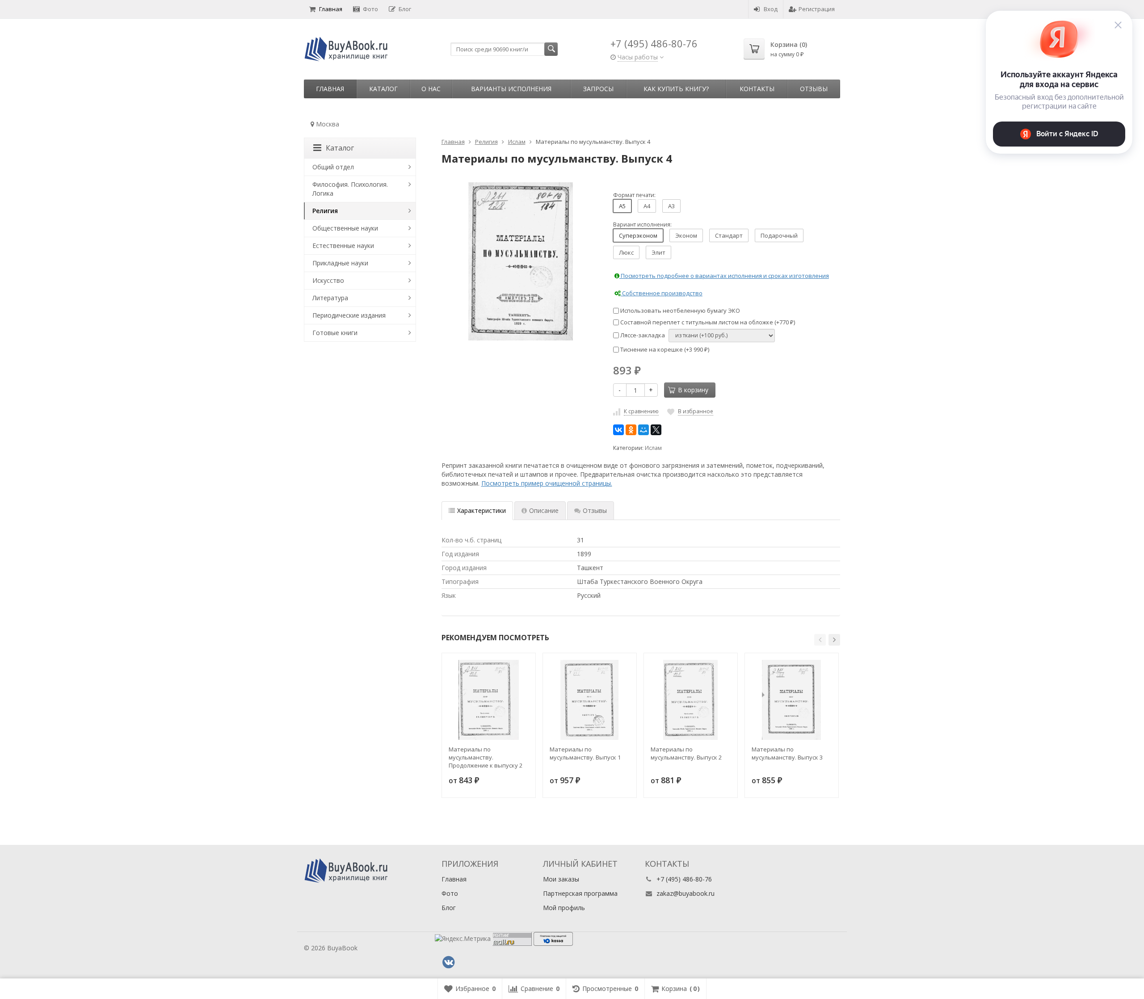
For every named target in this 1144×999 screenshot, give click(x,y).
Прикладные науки (340, 263)
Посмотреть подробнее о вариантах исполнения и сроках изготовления (724, 276)
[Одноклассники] (631, 429)
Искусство (328, 280)
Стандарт (729, 235)
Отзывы (814, 88)
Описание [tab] (544, 510)
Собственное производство (661, 293)
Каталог (383, 88)
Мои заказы (561, 879)
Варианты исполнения (511, 88)
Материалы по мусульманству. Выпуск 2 (686, 753)
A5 (622, 206)
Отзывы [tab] (595, 510)
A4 (647, 206)
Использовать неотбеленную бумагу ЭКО (679, 310)
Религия (325, 210)
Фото (370, 9)
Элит (658, 252)
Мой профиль (564, 907)
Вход (771, 9)
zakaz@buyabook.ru (685, 893)
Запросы (598, 88)
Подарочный (779, 235)
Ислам (653, 448)
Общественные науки (345, 228)
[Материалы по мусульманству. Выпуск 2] (691, 700)
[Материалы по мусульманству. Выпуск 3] (792, 700)
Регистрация (817, 9)
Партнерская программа (580, 893)
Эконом (686, 235)
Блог (405, 9)
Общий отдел (333, 167)
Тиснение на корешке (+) (664, 349)
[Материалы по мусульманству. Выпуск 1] (590, 700)
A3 (671, 206)
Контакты (757, 88)
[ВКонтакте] (618, 429)
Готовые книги (335, 332)
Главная (330, 9)
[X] (656, 429)
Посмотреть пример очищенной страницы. (546, 483)
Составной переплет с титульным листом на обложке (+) (707, 322)
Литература (330, 298)
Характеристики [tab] (481, 510)
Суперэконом (638, 235)
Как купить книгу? (676, 88)
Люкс (626, 252)
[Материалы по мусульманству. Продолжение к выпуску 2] (489, 700)
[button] (820, 640)
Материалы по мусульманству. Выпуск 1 (585, 753)
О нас (431, 88)
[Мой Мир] (643, 429)
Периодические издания (349, 315)
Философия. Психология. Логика (350, 188)
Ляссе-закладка (642, 335)
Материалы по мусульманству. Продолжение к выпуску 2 (485, 757)
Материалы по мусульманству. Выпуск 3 (787, 753)
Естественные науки (343, 245)
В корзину (693, 390)
